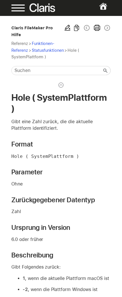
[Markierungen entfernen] (67, 27)
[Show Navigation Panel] (15, 8)
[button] (105, 70)
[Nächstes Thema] (107, 27)
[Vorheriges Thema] (86, 27)
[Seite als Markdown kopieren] (76, 27)
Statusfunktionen (48, 50)
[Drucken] (97, 27)
